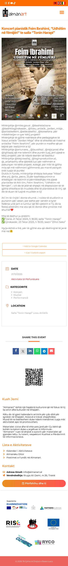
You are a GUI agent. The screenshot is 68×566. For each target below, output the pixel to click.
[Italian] (64, 3)
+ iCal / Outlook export (34, 252)
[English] (60, 3)
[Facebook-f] (9, 3)
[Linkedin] (30, 351)
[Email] (51, 351)
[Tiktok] (14, 3)
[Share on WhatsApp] (37, 351)
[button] (61, 12)
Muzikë (17, 295)
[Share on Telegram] (44, 351)
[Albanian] (55, 3)
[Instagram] (6, 3)
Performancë (20, 297)
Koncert (17, 292)
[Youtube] (11, 3)
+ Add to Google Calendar (35, 246)
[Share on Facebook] (16, 351)
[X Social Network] (23, 351)
